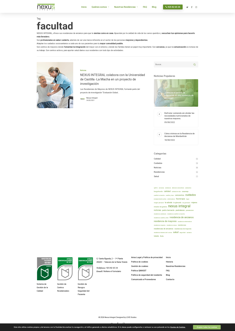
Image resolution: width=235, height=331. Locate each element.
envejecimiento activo (160, 199)
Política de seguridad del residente (146, 275)
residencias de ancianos (163, 228)
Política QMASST (138, 270)
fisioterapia (180, 198)
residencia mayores (159, 225)
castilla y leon (170, 195)
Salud (156, 176)
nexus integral (179, 206)
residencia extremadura (185, 221)
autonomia (188, 188)
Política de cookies (139, 261)
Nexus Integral (91, 98)
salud (175, 232)
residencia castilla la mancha (176, 214)
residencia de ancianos (182, 217)
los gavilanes (186, 203)
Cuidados (158, 163)
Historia (169, 261)
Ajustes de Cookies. (177, 327)
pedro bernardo (168, 210)
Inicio (168, 257)
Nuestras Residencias (175, 266)
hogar (187, 199)
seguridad (183, 232)
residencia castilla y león (161, 218)
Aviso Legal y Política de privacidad (147, 257)
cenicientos (179, 195)
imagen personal (159, 203)
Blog (168, 275)
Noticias (83, 70)
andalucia (168, 188)
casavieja (185, 191)
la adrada (168, 202)
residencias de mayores (182, 229)
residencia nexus (172, 225)
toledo (156, 236)
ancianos (161, 188)
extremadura (171, 199)
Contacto (170, 279)
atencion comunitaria (178, 188)
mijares (194, 202)
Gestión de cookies (139, 266)
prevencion (190, 210)
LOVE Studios (131, 317)
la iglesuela (177, 202)
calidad (167, 191)
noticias (157, 210)
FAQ (168, 270)
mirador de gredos (160, 207)
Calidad (157, 158)
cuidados (190, 195)
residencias (182, 225)
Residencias (159, 172)
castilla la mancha (159, 195)
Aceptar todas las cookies (207, 327)
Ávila (162, 236)
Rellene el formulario (112, 271)
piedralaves (180, 210)
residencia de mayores (165, 221)
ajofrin (156, 188)
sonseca (189, 232)
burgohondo (158, 191)
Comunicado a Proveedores (143, 279)
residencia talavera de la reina (163, 232)
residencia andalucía (160, 214)
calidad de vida (176, 191)
